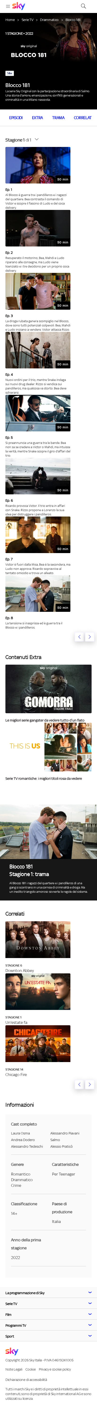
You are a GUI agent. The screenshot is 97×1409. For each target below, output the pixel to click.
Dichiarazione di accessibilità (26, 1380)
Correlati (83, 117)
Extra (37, 117)
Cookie (30, 1369)
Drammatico (49, 20)
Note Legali (13, 1369)
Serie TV (27, 20)
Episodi (16, 117)
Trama (58, 117)
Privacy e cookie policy (55, 1369)
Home (10, 20)
